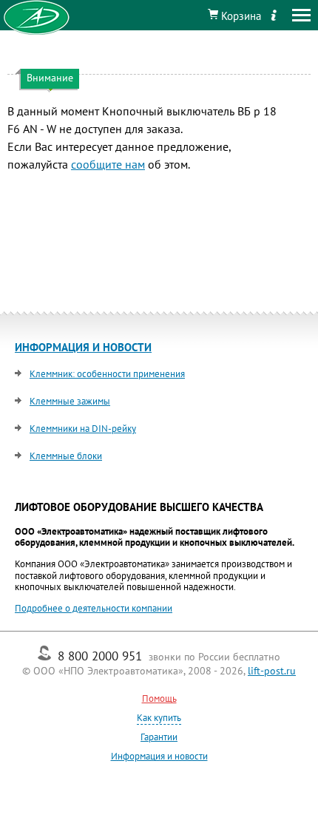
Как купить (159, 717)
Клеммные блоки (66, 456)
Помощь (159, 698)
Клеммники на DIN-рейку (83, 428)
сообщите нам (108, 164)
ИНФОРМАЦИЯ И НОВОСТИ (83, 347)
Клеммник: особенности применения (107, 374)
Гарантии (159, 737)
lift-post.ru (272, 670)
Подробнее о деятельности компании (93, 608)
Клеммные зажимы (70, 401)
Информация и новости (159, 756)
